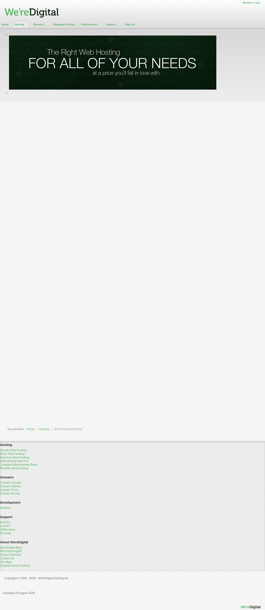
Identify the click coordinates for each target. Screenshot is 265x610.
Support (111, 24)
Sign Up (130, 24)
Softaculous (7, 529)
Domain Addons (10, 486)
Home (5, 24)
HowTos (5, 522)
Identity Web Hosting (34, 107)
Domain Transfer (10, 482)
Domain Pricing (10, 493)
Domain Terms (9, 489)
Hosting (19, 24)
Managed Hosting (64, 24)
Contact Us (7, 558)
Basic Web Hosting (82, 107)
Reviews (5, 533)
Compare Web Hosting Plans (40, 117)
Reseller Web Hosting (96, 117)
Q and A (5, 525)
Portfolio (5, 507)
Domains (38, 24)
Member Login (251, 2)
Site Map (5, 561)
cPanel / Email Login (18, 125)
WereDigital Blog (11, 547)
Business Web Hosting (131, 107)
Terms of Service (10, 554)
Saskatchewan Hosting (15, 565)
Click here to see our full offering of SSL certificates (124, 235)
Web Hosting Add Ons (181, 107)
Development (89, 24)
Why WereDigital (11, 551)
